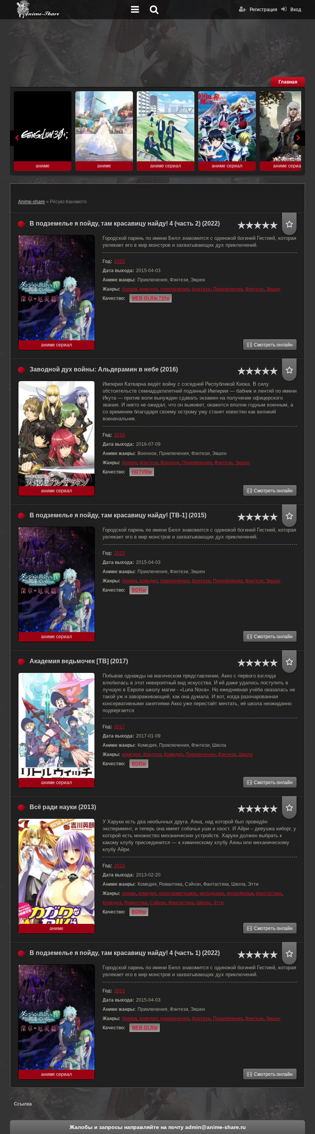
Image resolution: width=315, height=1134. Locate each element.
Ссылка (23, 1104)
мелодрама (211, 893)
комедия (148, 289)
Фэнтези (254, 289)
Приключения (228, 289)
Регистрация (263, 9)
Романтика (136, 902)
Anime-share (31, 201)
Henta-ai (71, 9)
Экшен (273, 289)
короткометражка (178, 893)
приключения (174, 289)
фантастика (269, 893)
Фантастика (181, 902)
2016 (119, 435)
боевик (129, 289)
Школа (246, 754)
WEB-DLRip (145, 1027)
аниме (129, 893)
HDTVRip (142, 472)
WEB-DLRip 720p (150, 298)
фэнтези (201, 289)
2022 (119, 261)
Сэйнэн (158, 902)
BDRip (139, 590)
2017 (119, 726)
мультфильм (240, 893)
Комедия (173, 754)
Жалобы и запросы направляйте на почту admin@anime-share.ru (158, 1127)
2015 (119, 553)
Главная (288, 82)
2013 (119, 865)
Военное (170, 462)
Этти (218, 902)
